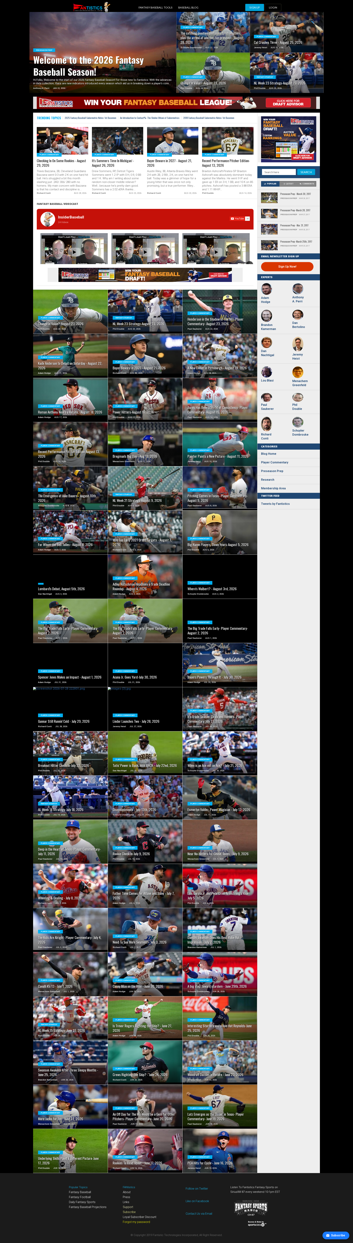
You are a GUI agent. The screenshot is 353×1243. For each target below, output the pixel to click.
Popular (271, 184)
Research (267, 479)
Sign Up (254, 7)
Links (126, 1202)
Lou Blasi (267, 380)
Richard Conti (266, 436)
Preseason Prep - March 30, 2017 (295, 194)
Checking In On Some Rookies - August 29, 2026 (61, 163)
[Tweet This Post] (103, 57)
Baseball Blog (188, 7)
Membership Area (273, 488)
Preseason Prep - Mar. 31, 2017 (294, 225)
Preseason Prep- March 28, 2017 (295, 210)
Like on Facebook (197, 1201)
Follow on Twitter (197, 1188)
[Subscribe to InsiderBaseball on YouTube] (240, 218)
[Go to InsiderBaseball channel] (47, 219)
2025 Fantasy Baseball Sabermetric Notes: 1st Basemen (90, 118)
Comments (308, 184)
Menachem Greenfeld (299, 383)
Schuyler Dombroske (299, 432)
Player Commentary (274, 462)
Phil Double (297, 407)
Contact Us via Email (199, 1213)
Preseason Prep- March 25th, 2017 (296, 241)
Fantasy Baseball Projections (87, 1207)
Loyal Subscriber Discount (139, 1217)
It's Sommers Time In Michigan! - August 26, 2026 (113, 163)
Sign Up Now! (287, 266)
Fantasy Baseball (80, 1192)
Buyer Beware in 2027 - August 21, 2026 (169, 163)
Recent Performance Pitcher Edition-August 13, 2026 (226, 163)
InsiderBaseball (71, 217)
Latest (289, 184)
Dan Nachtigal (267, 353)
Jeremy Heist (297, 356)
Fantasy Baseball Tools (155, 7)
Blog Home (268, 453)
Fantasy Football (80, 1197)
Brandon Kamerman (268, 327)
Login (273, 7)
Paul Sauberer (267, 407)
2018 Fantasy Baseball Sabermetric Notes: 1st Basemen (208, 118)
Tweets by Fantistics (275, 504)
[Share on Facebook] (95, 57)
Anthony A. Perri (298, 299)
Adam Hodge (265, 300)
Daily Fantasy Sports (82, 1202)
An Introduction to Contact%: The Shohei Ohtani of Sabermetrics (149, 118)
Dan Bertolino (298, 325)
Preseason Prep (272, 471)
